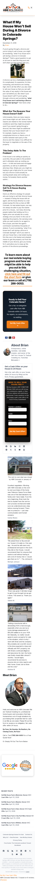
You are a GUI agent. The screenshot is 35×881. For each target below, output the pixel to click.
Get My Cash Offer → (17, 324)
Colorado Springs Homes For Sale (13, 834)
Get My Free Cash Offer (8, 875)
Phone (10, 414)
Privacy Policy (17, 840)
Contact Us (28, 834)
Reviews (4, 880)
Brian (7, 45)
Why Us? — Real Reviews (10, 837)
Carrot (27, 871)
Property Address (15, 407)
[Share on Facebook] (6, 338)
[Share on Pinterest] (13, 338)
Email (10, 421)
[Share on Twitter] (10, 338)
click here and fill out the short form (17, 275)
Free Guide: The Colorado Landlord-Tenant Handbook (17, 844)
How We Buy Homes (26, 837)
